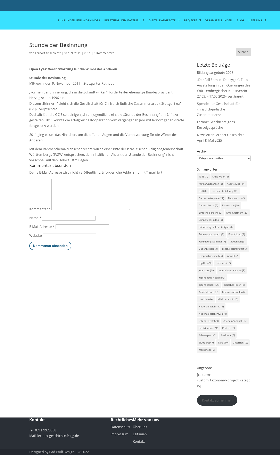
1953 (203, 176)
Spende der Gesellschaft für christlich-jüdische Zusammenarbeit (218, 109)
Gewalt (233, 256)
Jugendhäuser (209, 285)
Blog (240, 20)
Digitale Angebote (162, 20)
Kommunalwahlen (234, 292)
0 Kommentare (104, 53)
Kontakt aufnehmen (217, 400)
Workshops (207, 349)
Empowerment (237, 212)
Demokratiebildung (225, 191)
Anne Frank (220, 176)
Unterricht (240, 342)
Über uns (255, 20)
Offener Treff (209, 321)
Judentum (207, 270)
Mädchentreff (227, 299)
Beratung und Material (122, 20)
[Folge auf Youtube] (254, 6)
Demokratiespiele (211, 198)
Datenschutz (120, 427)
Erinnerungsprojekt (211, 234)
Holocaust (223, 263)
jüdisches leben (234, 285)
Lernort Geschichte (48, 53)
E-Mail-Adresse (42, 226)
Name (35, 218)
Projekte (190, 20)
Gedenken (237, 241)
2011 (87, 53)
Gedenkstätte (208, 248)
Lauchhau (206, 299)
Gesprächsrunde (211, 256)
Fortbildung (236, 234)
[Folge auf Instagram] (263, 6)
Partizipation (208, 328)
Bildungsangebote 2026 (215, 72)
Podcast (228, 328)
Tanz (223, 342)
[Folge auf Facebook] (246, 6)
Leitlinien (140, 434)
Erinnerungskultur (211, 220)
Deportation (237, 198)
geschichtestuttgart (235, 248)
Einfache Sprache (210, 212)
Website (35, 235)
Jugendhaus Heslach (212, 277)
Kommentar (40, 209)
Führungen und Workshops (79, 20)
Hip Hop (205, 263)
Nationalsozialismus (213, 313)
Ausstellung (236, 183)
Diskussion (231, 205)
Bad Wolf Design (61, 452)
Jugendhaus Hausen (232, 270)
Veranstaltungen (218, 20)
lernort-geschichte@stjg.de (58, 435)
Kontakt (139, 441)
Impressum (119, 434)
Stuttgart (206, 342)
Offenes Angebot (235, 321)
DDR (203, 191)
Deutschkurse (208, 205)
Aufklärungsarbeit (211, 183)
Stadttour (228, 335)
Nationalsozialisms (211, 306)
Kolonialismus (208, 292)
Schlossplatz (207, 335)
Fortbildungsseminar (212, 241)
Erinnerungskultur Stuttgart (216, 227)
